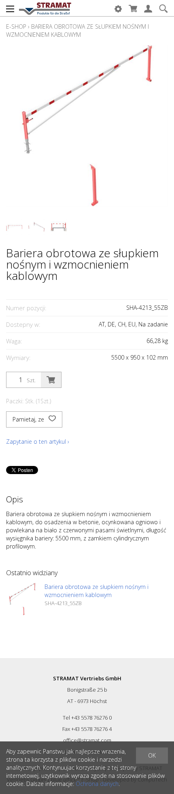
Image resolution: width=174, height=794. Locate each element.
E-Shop (16, 26)
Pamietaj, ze (29, 419)
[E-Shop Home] (45, 8)
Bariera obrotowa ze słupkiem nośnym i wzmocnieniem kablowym (77, 30)
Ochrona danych (97, 784)
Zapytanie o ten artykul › (37, 441)
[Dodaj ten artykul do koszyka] (51, 379)
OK (152, 755)
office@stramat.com (87, 740)
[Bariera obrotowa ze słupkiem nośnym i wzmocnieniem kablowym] (22, 599)
